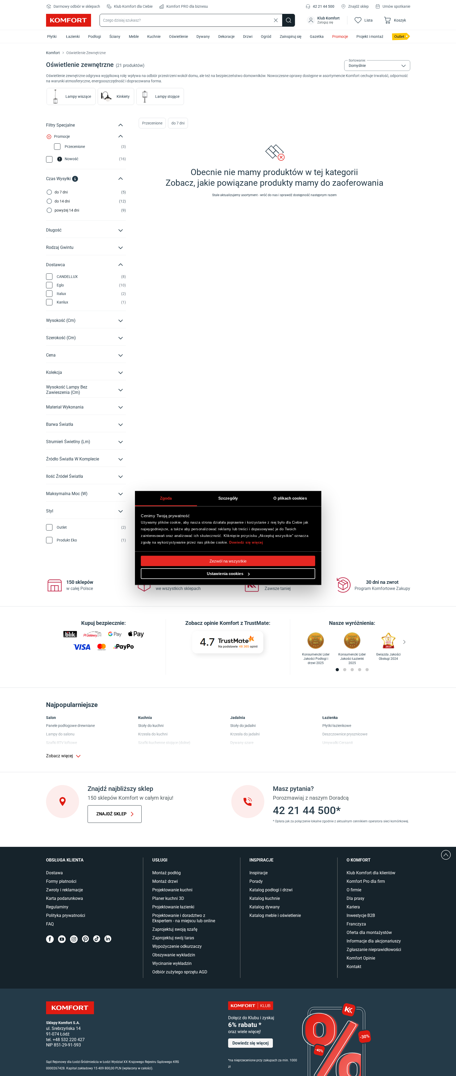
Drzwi (247, 36)
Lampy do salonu (60, 734)
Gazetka (317, 36)
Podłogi (94, 36)
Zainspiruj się (290, 36)
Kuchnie (154, 36)
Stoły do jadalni (243, 725)
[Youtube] (62, 939)
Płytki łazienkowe (336, 725)
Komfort (53, 53)
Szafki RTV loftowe (61, 743)
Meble (134, 36)
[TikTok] (96, 939)
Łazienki (73, 36)
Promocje (340, 36)
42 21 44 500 (323, 6)
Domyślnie (357, 65)
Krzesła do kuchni (152, 734)
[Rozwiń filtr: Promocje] (120, 136)
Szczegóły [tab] (228, 498)
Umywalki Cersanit (337, 743)
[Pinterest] (85, 939)
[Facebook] (50, 939)
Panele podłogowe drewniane (70, 725)
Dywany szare (241, 743)
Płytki (51, 36)
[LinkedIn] (107, 939)
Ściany (114, 36)
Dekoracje (226, 36)
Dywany (203, 36)
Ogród (266, 36)
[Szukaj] (288, 20)
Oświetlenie (178, 36)
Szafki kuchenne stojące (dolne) (164, 743)
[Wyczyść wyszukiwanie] (275, 20)
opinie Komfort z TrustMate (236, 623)
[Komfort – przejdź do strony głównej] (70, 1007)
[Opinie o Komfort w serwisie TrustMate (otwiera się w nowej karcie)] (227, 642)
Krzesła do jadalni (245, 734)
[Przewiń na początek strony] (446, 855)
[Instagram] (74, 939)
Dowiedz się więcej (246, 542)
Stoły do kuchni (150, 725)
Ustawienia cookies (225, 573)
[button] (323, 20)
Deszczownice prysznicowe (344, 734)
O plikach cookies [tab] (290, 498)
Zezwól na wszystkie (228, 561)
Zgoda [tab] (166, 498)
